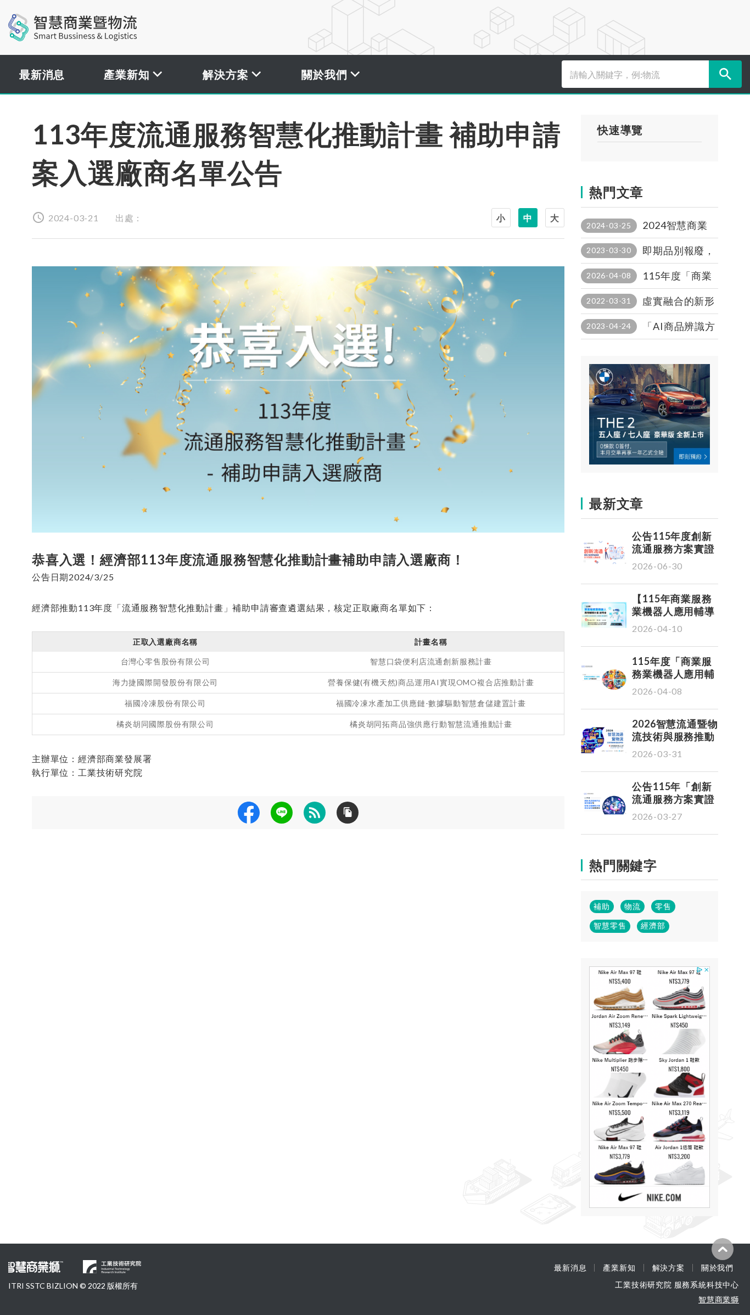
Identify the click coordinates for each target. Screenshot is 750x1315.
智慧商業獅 (718, 1299)
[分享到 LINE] (282, 813)
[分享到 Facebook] (249, 813)
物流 (632, 906)
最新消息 (42, 74)
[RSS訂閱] (315, 813)
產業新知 (619, 1267)
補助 (602, 906)
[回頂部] (723, 1249)
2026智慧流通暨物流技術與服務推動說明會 (675, 737)
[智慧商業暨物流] (72, 27)
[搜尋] (725, 74)
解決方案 (668, 1267)
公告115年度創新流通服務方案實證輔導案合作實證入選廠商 (673, 555)
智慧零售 (610, 925)
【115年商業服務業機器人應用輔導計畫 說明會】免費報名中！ (674, 617)
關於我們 (717, 1267)
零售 (663, 906)
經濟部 (653, 925)
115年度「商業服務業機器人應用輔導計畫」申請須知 (673, 674)
